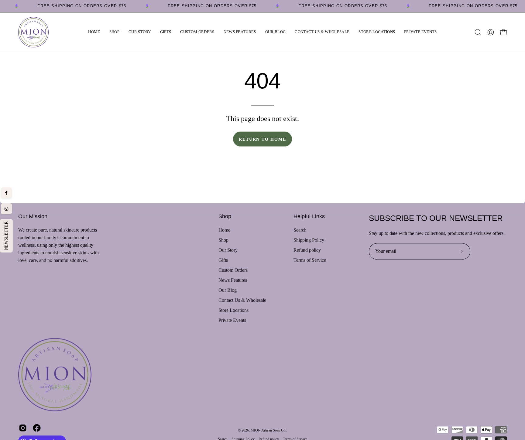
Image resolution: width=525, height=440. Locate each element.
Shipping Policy (308, 239)
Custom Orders (233, 270)
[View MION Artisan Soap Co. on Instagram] (22, 427)
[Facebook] (6, 192)
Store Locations (233, 310)
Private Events (232, 320)
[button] (114, 32)
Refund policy (307, 250)
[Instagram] (6, 208)
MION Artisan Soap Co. (268, 430)
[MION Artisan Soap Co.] (33, 32)
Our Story (228, 250)
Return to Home (262, 139)
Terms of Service (309, 260)
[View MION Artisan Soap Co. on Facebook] (36, 427)
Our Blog (227, 290)
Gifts (223, 260)
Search (300, 229)
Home (224, 229)
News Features (232, 280)
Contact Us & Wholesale (242, 300)
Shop (224, 216)
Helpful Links (309, 216)
